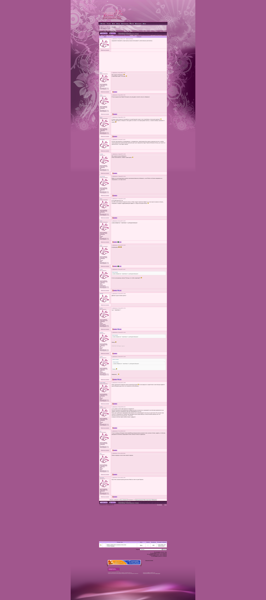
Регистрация (138, 23)
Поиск (119, 23)
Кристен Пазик (161, 545)
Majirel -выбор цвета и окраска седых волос (116, 544)
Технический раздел (130, 33)
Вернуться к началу (105, 50)
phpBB (148, 572)
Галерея (103, 23)
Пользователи (125, 23)
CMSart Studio (157, 573)
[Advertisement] (133, 61)
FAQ (114, 23)
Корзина (137, 33)
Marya (141, 545)
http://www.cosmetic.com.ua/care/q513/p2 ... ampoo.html (122, 415)
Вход (145, 23)
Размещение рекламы (149, 560)
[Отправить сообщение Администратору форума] (103, 1)
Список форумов (121, 33)
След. (109, 28)
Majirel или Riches (105, 27)
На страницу (103, 28)
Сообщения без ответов (104, 31)
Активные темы (112, 31)
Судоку (109, 23)
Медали (132, 23)
